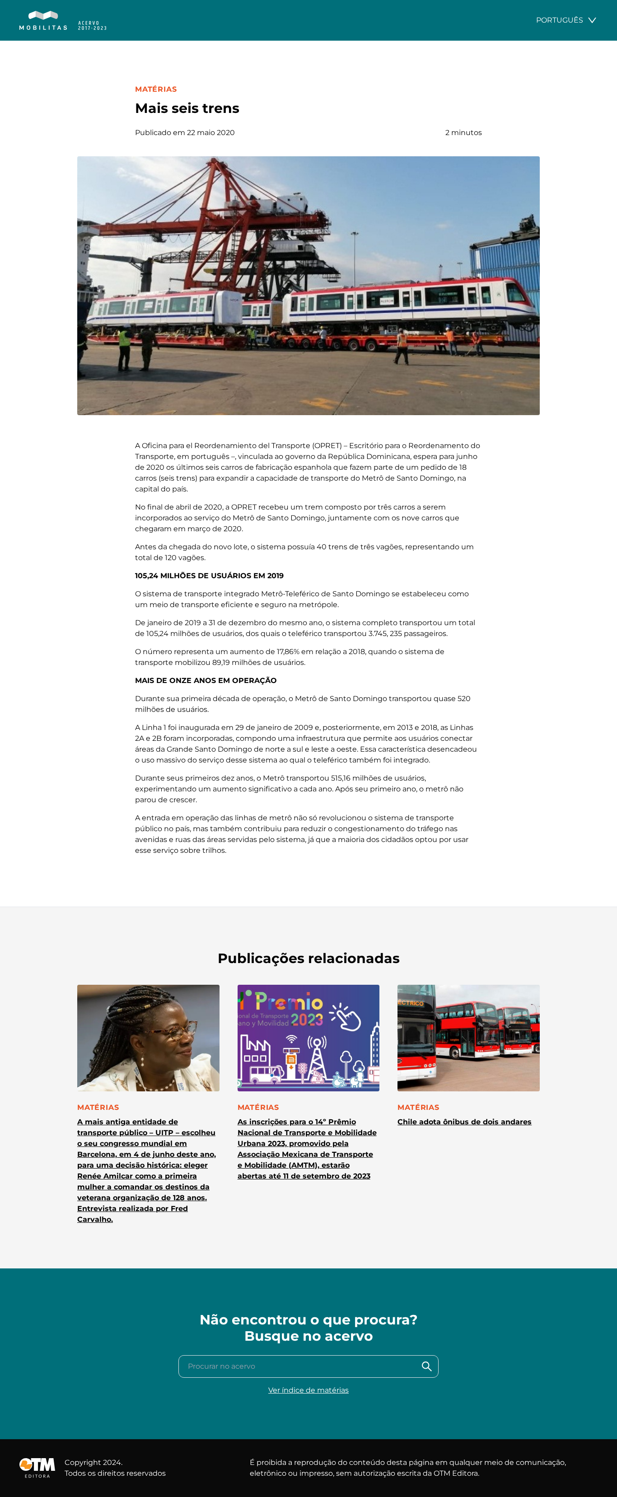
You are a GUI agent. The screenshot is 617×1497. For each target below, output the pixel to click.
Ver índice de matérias (308, 1390)
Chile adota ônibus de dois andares (464, 1122)
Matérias (156, 89)
